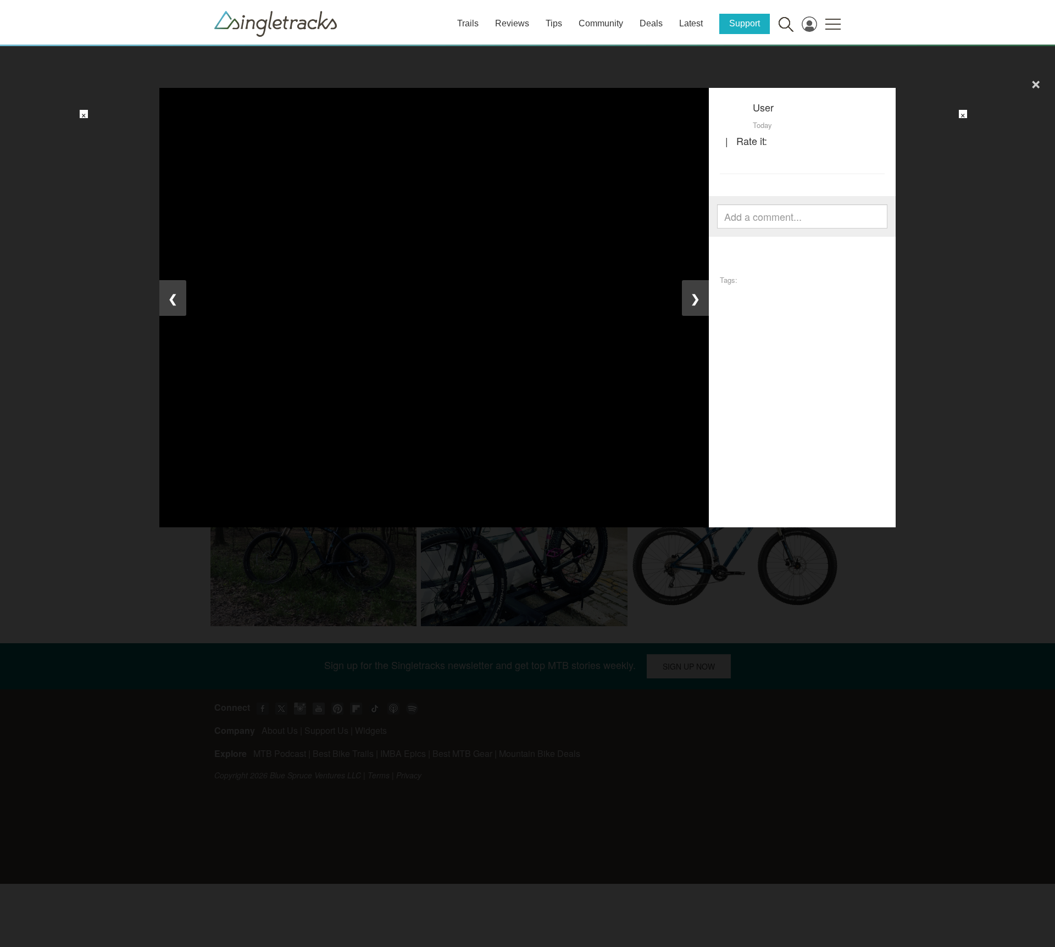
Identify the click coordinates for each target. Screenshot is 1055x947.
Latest (691, 23)
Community (601, 23)
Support (744, 23)
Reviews (512, 23)
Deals (651, 23)
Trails (468, 23)
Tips (554, 23)
